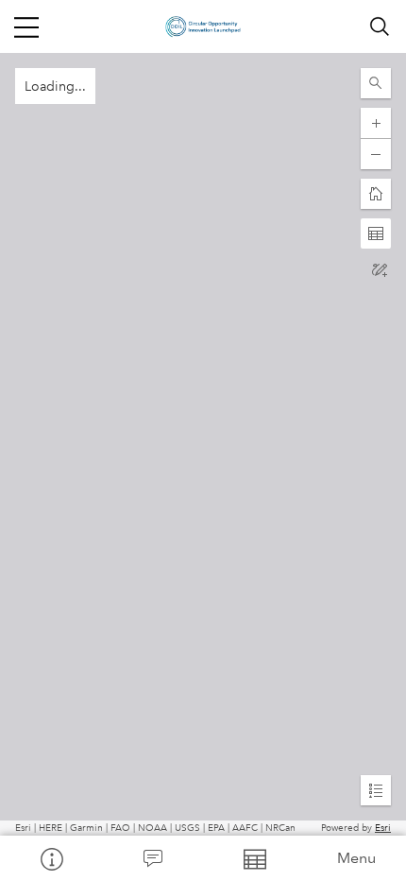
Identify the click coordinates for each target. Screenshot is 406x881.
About (51, 858)
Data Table (254, 858)
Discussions (153, 858)
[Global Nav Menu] (26, 26)
